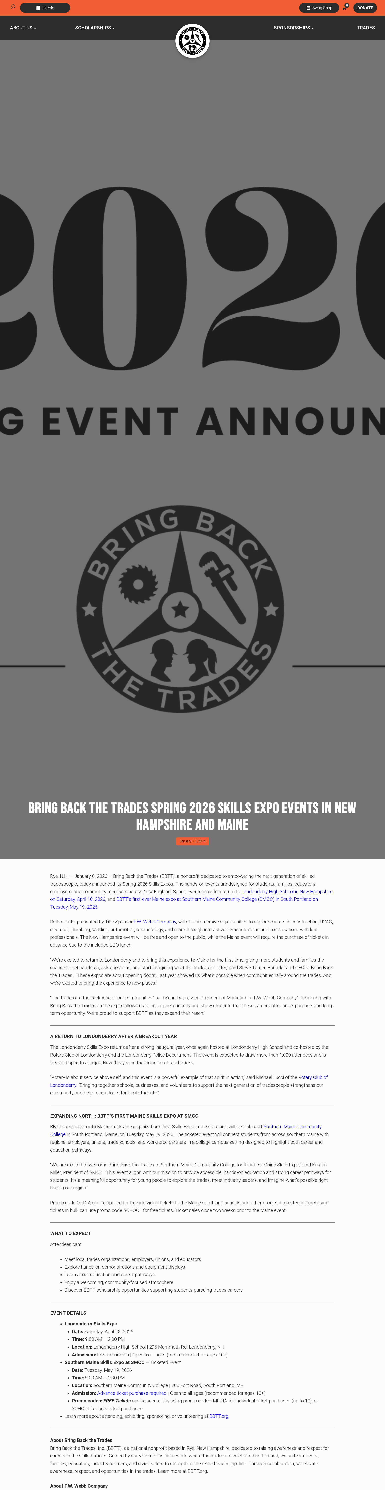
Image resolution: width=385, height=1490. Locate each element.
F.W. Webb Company (155, 922)
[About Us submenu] (35, 27)
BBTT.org (219, 1416)
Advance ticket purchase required (132, 1393)
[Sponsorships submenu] (312, 27)
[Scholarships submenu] (113, 27)
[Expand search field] (13, 8)
